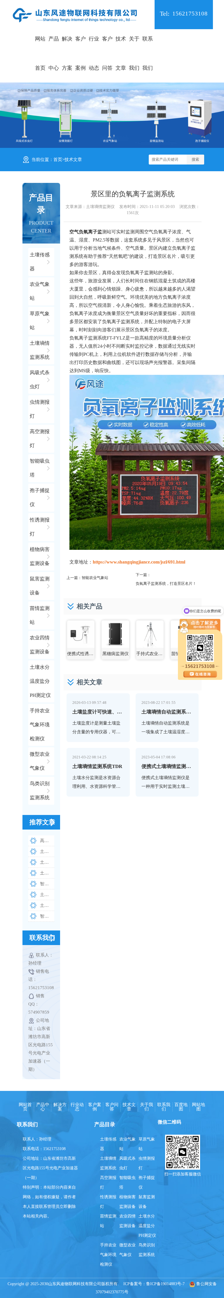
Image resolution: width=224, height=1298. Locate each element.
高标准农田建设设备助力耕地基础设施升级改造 (47, 840)
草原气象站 (147, 1144)
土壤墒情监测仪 (100, 206)
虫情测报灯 (147, 1163)
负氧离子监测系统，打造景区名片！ (166, 583)
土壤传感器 (108, 1144)
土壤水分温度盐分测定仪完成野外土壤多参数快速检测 (47, 894)
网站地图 (198, 1107)
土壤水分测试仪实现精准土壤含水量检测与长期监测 (47, 851)
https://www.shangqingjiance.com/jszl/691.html (139, 561)
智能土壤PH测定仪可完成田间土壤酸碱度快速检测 (47, 883)
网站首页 (40, 53)
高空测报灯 (108, 1182)
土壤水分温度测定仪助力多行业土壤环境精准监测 (47, 862)
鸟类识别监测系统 (147, 1250)
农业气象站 (127, 1144)
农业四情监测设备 (127, 1221)
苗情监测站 (108, 1221)
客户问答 (107, 53)
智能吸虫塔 (127, 1182)
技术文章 (121, 53)
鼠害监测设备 (147, 1202)
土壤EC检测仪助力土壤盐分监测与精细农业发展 (47, 873)
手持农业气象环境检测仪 (108, 1254)
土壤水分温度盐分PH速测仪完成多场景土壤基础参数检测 (47, 905)
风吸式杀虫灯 (127, 1163)
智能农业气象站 (95, 577)
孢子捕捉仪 (147, 1182)
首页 (57, 159)
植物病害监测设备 (127, 1202)
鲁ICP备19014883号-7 (165, 1284)
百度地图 (181, 1107)
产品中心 (53, 53)
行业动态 (94, 53)
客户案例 (80, 53)
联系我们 (147, 53)
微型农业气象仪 (127, 1250)
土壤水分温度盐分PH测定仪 (147, 1226)
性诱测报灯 (108, 1202)
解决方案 (67, 53)
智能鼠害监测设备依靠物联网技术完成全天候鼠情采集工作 (47, 916)
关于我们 (134, 53)
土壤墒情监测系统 (108, 1163)
